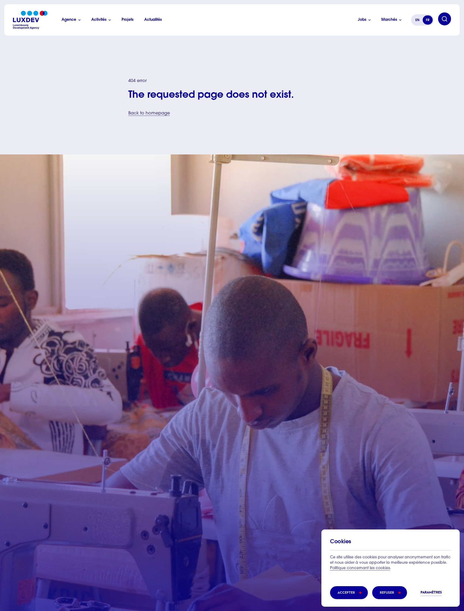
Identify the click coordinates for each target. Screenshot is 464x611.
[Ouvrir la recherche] (444, 18)
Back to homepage (149, 113)
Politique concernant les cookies (360, 568)
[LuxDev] (30, 20)
